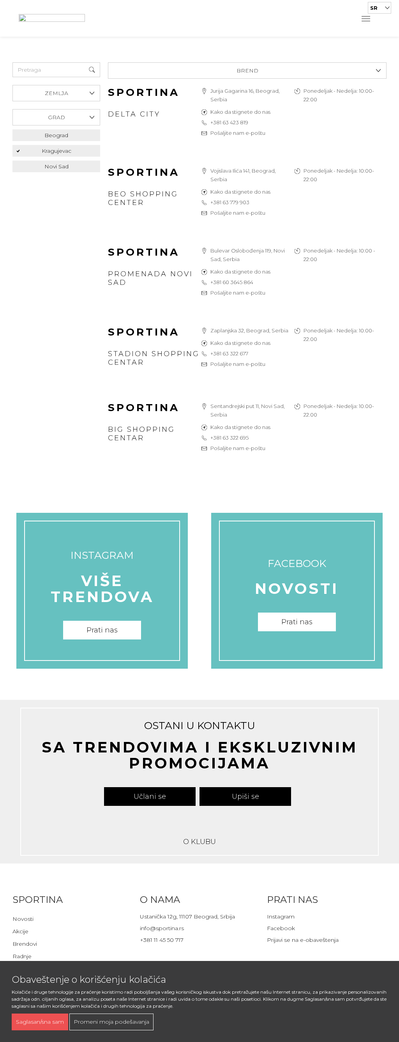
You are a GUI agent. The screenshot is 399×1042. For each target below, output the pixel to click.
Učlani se (150, 796)
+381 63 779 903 (229, 202)
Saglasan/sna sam (40, 1021)
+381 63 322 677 (229, 353)
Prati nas (102, 630)
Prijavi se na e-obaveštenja (303, 939)
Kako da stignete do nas (240, 112)
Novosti (23, 918)
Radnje (22, 956)
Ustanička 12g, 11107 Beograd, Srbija (187, 916)
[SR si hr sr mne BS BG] (379, 8)
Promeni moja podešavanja (111, 1021)
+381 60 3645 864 (231, 282)
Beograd (56, 135)
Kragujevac (56, 150)
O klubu (199, 841)
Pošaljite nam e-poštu (237, 133)
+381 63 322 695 (229, 437)
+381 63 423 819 (229, 122)
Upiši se (245, 796)
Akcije (20, 931)
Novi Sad (56, 166)
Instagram (281, 916)
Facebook (281, 928)
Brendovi (24, 943)
